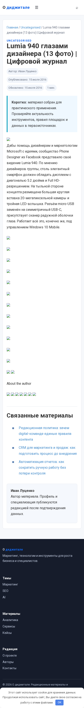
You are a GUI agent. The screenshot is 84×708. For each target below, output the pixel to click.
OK (59, 702)
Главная (12, 27)
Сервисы (9, 626)
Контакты (9, 668)
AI (4, 597)
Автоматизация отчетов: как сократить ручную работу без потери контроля (42, 467)
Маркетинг (10, 584)
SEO (5, 591)
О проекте (10, 655)
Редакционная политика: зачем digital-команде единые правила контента (45, 434)
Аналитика (10, 620)
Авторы (8, 662)
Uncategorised (30, 27)
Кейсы (7, 633)
